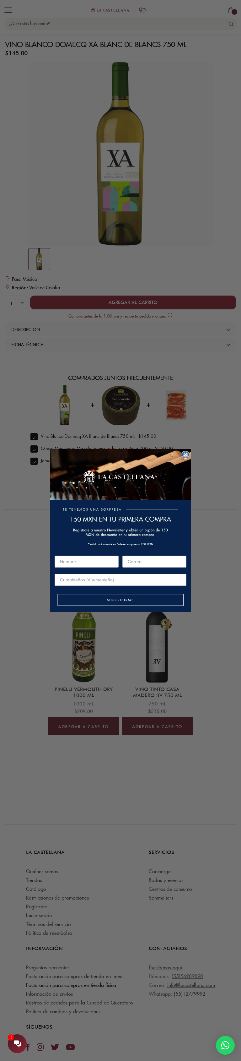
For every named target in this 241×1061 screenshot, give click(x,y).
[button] (120, 600)
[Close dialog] (185, 455)
